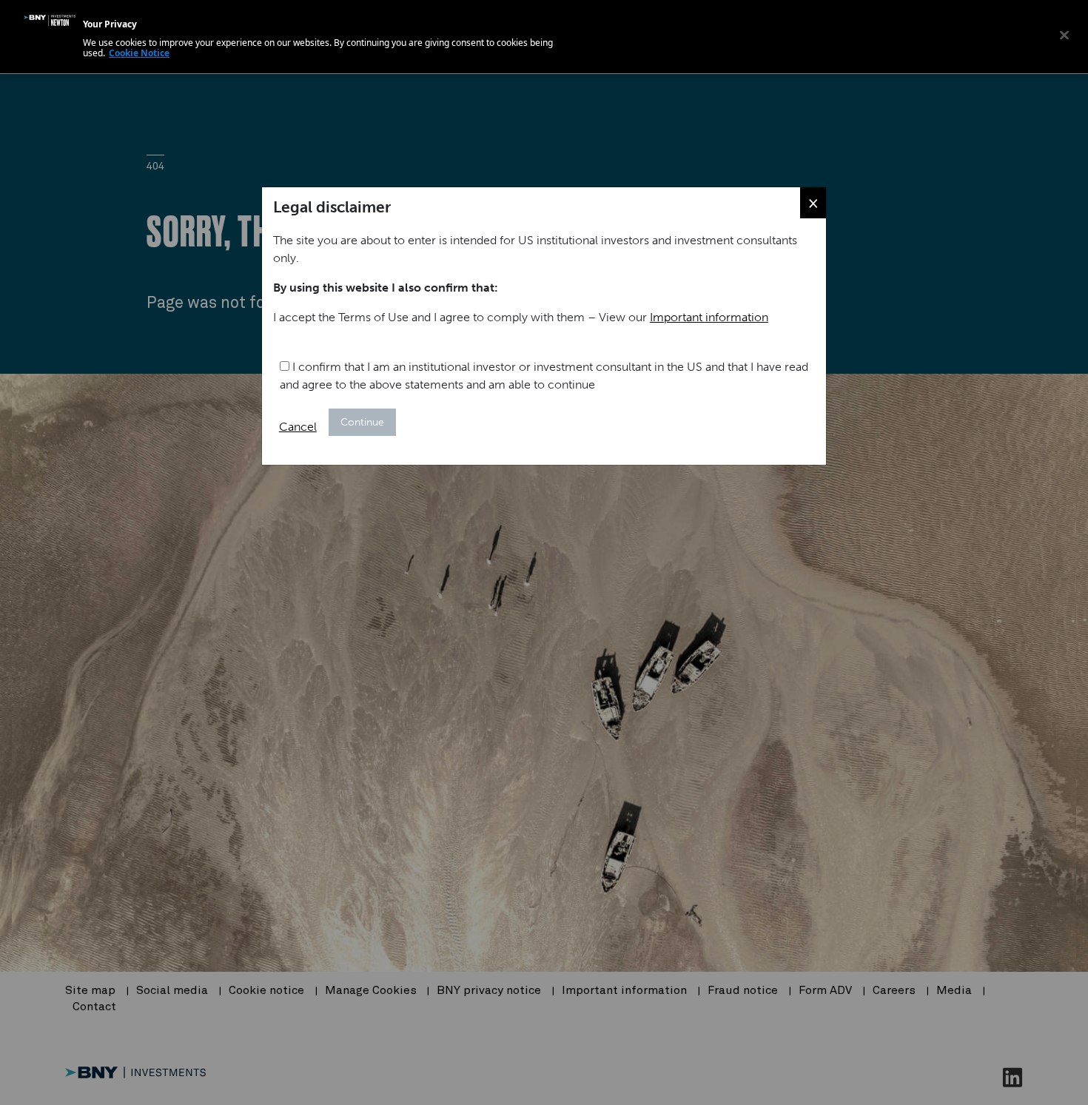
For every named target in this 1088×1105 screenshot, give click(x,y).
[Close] (1064, 35)
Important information (709, 317)
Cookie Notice (139, 53)
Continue (362, 422)
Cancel (298, 427)
